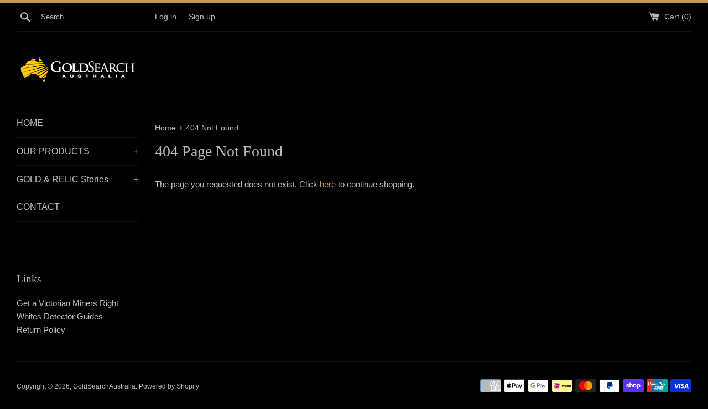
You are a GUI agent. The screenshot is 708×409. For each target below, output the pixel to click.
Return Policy (41, 329)
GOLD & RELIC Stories (77, 179)
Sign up (202, 17)
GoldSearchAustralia (104, 386)
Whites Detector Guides (60, 316)
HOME (30, 123)
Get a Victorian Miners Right (67, 303)
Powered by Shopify (169, 386)
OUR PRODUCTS (77, 151)
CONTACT (38, 207)
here (328, 184)
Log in (165, 17)
